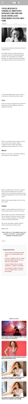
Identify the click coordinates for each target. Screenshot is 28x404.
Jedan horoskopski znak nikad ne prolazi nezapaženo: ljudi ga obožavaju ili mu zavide (14, 357)
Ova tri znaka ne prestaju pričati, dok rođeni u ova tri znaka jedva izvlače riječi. (14, 254)
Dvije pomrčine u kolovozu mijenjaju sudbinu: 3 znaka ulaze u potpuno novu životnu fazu (14, 337)
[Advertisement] (14, 77)
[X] (10, 309)
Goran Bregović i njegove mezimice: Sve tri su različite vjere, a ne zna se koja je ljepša (14, 269)
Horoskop (4, 23)
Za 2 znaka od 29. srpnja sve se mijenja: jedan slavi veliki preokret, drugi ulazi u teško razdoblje (13, 378)
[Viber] (21, 309)
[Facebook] (6, 309)
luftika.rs (4, 241)
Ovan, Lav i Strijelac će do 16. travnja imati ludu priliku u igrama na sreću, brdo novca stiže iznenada (14, 260)
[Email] (17, 309)
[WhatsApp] (14, 309)
